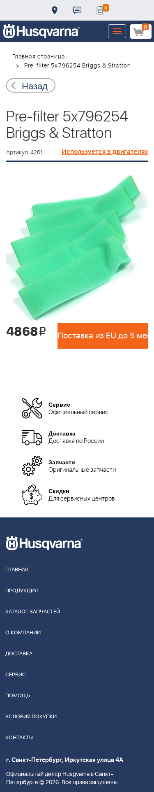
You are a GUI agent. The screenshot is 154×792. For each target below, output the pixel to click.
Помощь (17, 696)
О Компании (23, 633)
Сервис (15, 675)
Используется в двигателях (105, 152)
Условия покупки (31, 717)
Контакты (77, 10)
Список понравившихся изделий (100, 10)
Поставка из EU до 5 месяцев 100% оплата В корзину (102, 336)
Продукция (21, 591)
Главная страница (38, 57)
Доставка (55, 10)
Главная (16, 570)
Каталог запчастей (32, 612)
